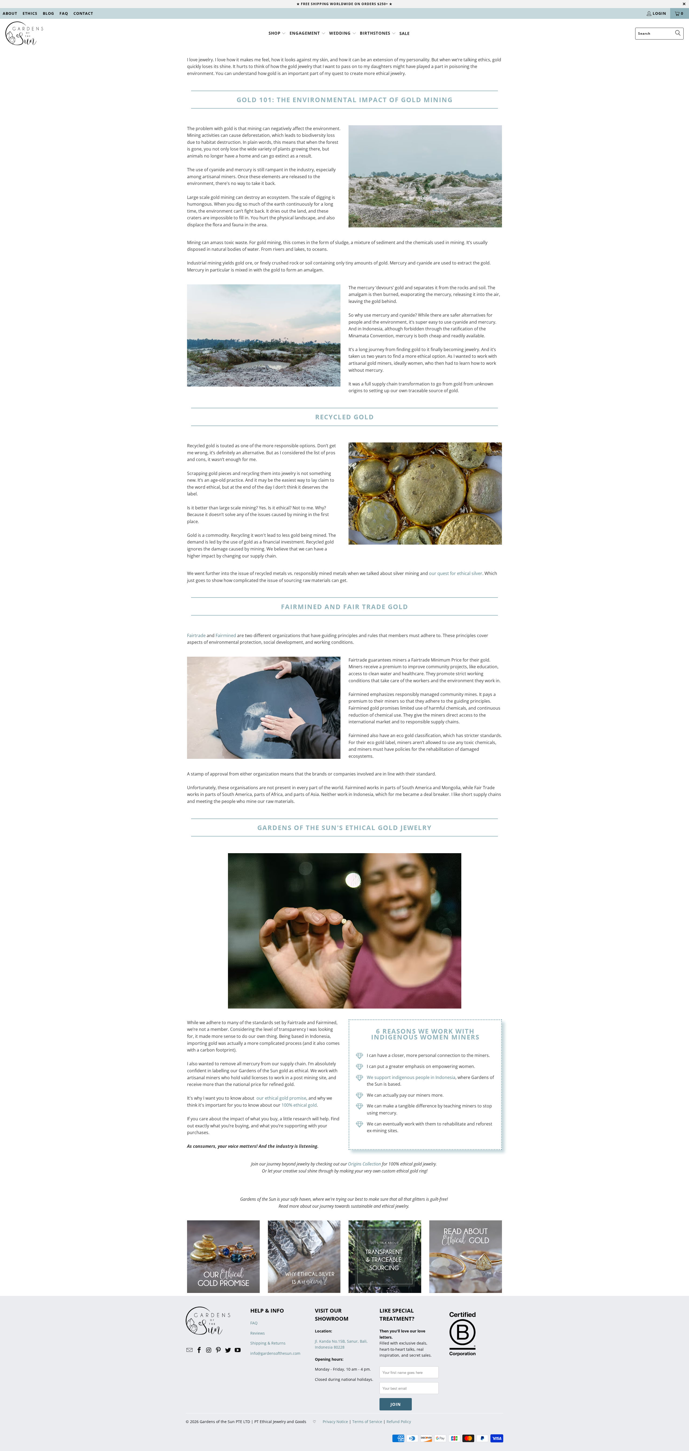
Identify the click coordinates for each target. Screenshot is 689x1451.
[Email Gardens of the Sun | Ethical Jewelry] (190, 1350)
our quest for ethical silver (455, 573)
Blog (48, 13)
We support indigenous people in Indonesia (411, 1077)
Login (659, 13)
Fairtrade (196, 635)
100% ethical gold (299, 1105)
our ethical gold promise (281, 1098)
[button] (277, 33)
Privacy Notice (335, 1421)
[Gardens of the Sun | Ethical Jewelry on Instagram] (209, 1350)
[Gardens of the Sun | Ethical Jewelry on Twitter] (228, 1350)
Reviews (257, 1333)
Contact (83, 13)
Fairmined (226, 635)
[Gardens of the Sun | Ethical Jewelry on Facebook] (199, 1350)
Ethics (30, 13)
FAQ (63, 13)
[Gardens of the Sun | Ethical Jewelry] (24, 34)
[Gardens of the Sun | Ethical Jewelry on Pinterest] (219, 1350)
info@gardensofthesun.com (275, 1353)
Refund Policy (398, 1421)
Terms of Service (367, 1421)
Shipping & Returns (268, 1343)
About (10, 13)
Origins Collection (364, 1164)
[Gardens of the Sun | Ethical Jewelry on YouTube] (238, 1350)
